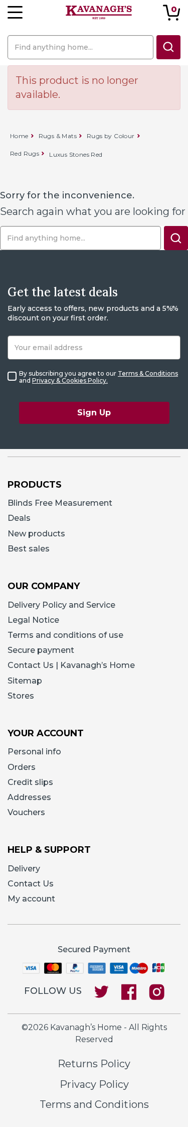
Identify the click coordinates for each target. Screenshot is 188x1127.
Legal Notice (33, 620)
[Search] (168, 47)
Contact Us (31, 883)
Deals (19, 518)
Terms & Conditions (148, 373)
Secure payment (41, 650)
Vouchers (26, 812)
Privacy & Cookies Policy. (70, 380)
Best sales (29, 548)
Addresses (29, 797)
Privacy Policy (94, 1084)
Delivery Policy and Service (61, 605)
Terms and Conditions (94, 1104)
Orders (22, 767)
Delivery (24, 868)
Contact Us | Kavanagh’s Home (71, 665)
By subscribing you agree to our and (98, 377)
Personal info (34, 751)
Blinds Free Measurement (60, 503)
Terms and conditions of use (65, 635)
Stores (21, 696)
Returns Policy (94, 1064)
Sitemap (25, 681)
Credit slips (30, 782)
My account (31, 899)
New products (36, 533)
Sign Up (94, 412)
